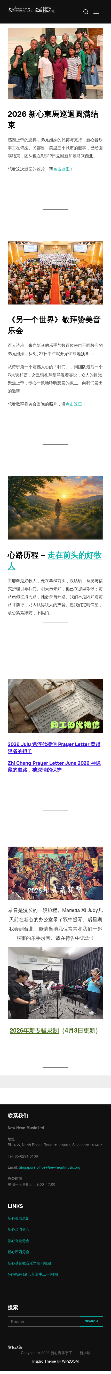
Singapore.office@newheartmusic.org (49, 1167)
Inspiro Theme (44, 1361)
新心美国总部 (18, 1218)
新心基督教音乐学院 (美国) (29, 1263)
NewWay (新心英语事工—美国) (33, 1274)
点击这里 (61, 169)
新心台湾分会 (18, 1229)
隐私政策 (15, 1346)
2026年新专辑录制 (34, 1030)
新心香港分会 (18, 1240)
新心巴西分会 (18, 1251)
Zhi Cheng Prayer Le (31, 763)
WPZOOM (70, 1361)
